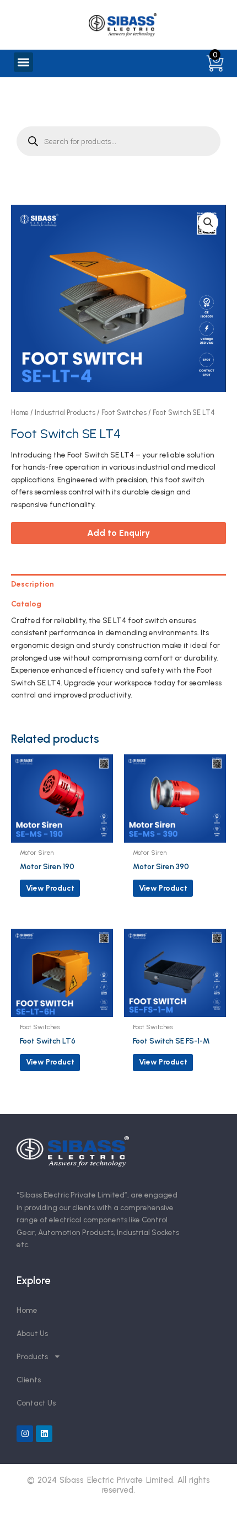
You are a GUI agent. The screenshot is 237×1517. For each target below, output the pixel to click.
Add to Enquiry (118, 533)
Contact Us (36, 1402)
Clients (29, 1379)
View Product (50, 887)
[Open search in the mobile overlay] (118, 141)
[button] (23, 62)
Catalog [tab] (26, 603)
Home (20, 412)
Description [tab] (32, 583)
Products (32, 1356)
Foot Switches (124, 412)
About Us (32, 1333)
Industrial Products (65, 412)
